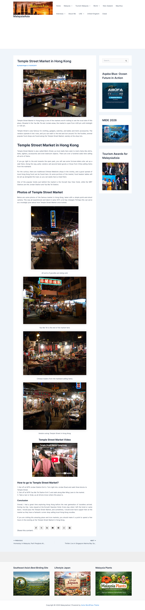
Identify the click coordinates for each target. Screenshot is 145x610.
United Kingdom (93, 14)
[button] (71, 6)
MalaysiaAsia (21, 16)
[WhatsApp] (64, 528)
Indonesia (59, 14)
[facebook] (36, 528)
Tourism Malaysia (81, 6)
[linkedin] (47, 528)
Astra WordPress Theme (90, 605)
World (95, 6)
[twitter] (41, 528)
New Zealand (108, 6)
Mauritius (119, 6)
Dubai (104, 14)
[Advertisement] (72, 34)
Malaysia (67, 6)
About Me (72, 14)
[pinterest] (58, 528)
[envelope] (53, 528)
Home (58, 6)
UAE (80, 14)
